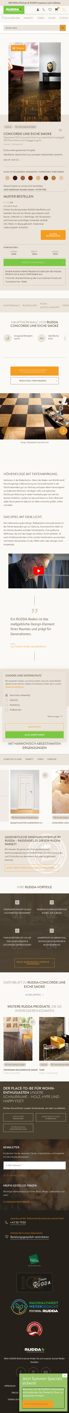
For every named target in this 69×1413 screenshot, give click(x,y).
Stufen (63, 18)
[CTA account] (38, 10)
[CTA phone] (44, 10)
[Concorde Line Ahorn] (61, 178)
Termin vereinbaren (18, 1399)
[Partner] (34, 1260)
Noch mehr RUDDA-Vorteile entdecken (33, 963)
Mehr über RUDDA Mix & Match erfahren (30, 867)
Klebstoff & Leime (13, 759)
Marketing (14, 705)
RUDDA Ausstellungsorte (50, 305)
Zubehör (51, 759)
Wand (51, 18)
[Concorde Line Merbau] (22, 178)
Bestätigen (34, 726)
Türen (41, 18)
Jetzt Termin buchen (36, 1404)
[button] (63, 431)
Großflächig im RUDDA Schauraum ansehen (33, 371)
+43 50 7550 (40, 189)
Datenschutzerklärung (14, 687)
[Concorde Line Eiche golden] (46, 178)
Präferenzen (15, 709)
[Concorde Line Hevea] (38, 178)
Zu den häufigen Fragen (16, 1202)
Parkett (28, 18)
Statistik (13, 700)
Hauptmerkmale (11, 305)
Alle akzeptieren (34, 734)
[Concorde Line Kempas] (30, 178)
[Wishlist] (50, 10)
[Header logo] (13, 10)
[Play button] (38, 571)
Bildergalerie (30, 305)
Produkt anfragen (33, 262)
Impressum (9, 1386)
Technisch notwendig (19, 695)
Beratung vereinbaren (32, 380)
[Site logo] (35, 1351)
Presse (15, 1392)
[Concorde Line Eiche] (53, 178)
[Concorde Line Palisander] (15, 178)
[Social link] (22, 1372)
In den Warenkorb (53, 235)
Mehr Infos (12, 159)
